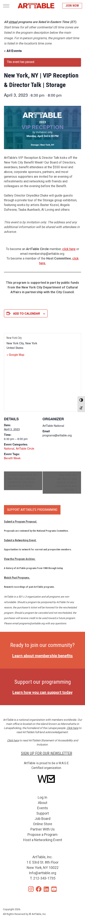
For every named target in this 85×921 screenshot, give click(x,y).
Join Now (72, 5)
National (9, 448)
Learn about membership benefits (42, 655)
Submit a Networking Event (20, 540)
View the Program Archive (19, 559)
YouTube (54, 889)
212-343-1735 (44, 878)
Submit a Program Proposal (20, 521)
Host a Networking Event (42, 840)
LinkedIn (46, 889)
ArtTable (36, 5)
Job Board (42, 819)
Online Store (42, 824)
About (42, 803)
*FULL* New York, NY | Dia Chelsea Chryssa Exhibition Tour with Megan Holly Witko (23, 480)
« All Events (13, 50)
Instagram (31, 889)
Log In (42, 797)
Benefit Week (12, 458)
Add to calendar (26, 313)
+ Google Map (15, 355)
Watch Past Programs (16, 577)
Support (42, 813)
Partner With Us (42, 829)
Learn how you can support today (42, 692)
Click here (72, 728)
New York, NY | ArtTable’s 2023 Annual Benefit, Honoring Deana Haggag (66, 482)
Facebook (39, 889)
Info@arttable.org (42, 873)
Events (42, 808)
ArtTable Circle (25, 448)
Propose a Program (42, 834)
